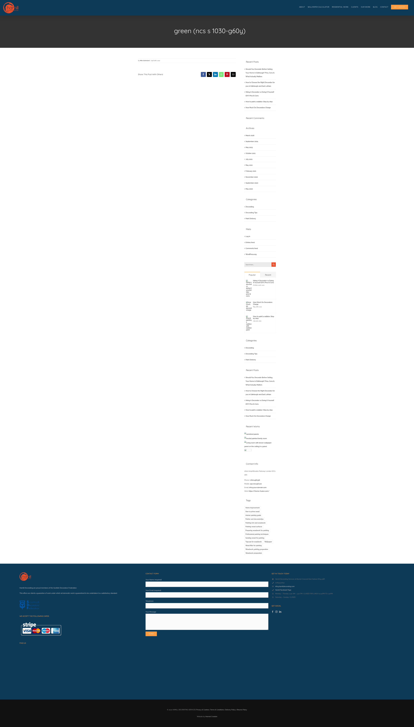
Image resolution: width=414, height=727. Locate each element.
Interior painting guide (253, 515)
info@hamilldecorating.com (285, 586)
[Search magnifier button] (273, 264)
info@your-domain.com (258, 487)
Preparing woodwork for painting (257, 530)
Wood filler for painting (253, 545)
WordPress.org (251, 254)
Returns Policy (242, 710)
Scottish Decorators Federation (65, 588)
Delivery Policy (230, 710)
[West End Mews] (251, 434)
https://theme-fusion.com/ (259, 491)
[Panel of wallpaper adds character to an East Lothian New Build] (260, 445)
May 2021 (249, 165)
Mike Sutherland (145, 60)
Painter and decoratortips (254, 519)
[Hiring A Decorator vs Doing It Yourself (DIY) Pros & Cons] (249, 281)
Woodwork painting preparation (256, 549)
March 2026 (250, 135)
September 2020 (252, 183)
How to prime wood (252, 511)
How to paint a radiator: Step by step (259, 102)
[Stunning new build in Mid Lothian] (255, 438)
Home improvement (252, 508)
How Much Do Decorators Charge (258, 108)
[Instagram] (276, 612)
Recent (268, 275)
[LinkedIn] (280, 612)
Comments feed (252, 248)
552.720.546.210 (256, 484)
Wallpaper (268, 542)
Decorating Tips (251, 213)
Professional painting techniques (256, 534)
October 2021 (251, 153)
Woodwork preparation (253, 553)
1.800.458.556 (255, 480)
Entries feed (250, 242)
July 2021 (249, 159)
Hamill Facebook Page (283, 590)
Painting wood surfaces (253, 527)
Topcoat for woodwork (253, 542)
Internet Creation (211, 716)
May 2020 (249, 189)
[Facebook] (273, 612)
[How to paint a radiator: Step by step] (249, 317)
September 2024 (252, 141)
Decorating (250, 207)
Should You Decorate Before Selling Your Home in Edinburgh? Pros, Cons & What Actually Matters (260, 72)
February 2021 (251, 171)
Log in (248, 236)
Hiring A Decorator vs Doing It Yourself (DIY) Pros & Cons (263, 282)
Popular (252, 275)
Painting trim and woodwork (255, 523)
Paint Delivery (251, 219)
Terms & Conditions (217, 710)
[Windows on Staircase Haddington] (248, 452)
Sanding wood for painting (254, 538)
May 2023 (249, 147)
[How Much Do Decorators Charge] (249, 303)
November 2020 (252, 177)
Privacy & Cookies (202, 710)
